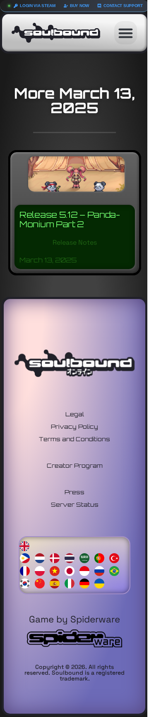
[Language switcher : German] (86, 583)
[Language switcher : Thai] (71, 557)
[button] (125, 32)
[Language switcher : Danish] (56, 557)
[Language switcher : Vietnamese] (56, 570)
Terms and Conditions (74, 438)
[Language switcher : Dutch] (41, 557)
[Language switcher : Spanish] (56, 583)
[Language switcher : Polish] (41, 570)
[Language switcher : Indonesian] (86, 570)
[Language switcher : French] (26, 570)
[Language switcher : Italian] (71, 583)
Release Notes (75, 242)
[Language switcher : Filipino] (26, 557)
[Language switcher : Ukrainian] (101, 583)
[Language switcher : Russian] (101, 570)
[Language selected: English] (74, 564)
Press (74, 492)
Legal (74, 414)
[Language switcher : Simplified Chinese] (41, 583)
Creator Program (75, 465)
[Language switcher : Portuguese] (101, 557)
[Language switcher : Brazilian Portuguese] (116, 570)
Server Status (75, 504)
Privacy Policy (74, 426)
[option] (26, 558)
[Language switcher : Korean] (26, 583)
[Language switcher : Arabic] (86, 557)
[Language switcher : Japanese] (71, 570)
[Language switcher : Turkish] (116, 557)
